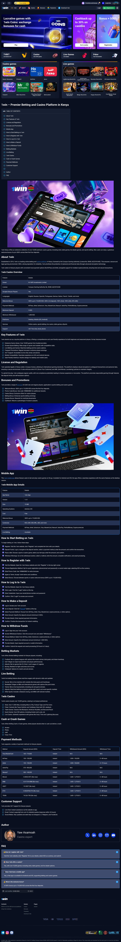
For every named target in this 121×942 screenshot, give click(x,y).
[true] (3, 3)
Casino (33, 8)
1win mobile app (9, 478)
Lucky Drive (108, 3)
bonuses (20, 385)
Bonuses (42, 8)
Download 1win (65, 8)
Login (99, 8)
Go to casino (84, 45)
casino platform (42, 261)
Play (16, 45)
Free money (22, 3)
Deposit (22, 609)
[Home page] (5, 7)
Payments (53, 8)
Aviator (24, 8)
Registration (110, 8)
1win (15, 8)
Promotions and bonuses (91, 3)
